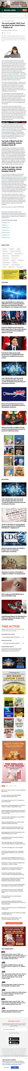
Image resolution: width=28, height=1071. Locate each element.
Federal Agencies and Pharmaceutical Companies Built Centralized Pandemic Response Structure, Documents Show (13, 812)
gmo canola (5, 260)
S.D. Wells (9, 30)
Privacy (7, 1049)
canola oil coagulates (15, 251)
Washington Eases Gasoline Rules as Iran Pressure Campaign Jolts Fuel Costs (12, 918)
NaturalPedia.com (6, 214)
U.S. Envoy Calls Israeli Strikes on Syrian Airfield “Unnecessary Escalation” (13, 817)
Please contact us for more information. (10, 651)
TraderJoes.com (5, 230)
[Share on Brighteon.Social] (3, 33)
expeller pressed (7, 37)
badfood (5, 35)
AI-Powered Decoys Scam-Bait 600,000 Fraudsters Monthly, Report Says (11, 796)
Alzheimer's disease (9, 21)
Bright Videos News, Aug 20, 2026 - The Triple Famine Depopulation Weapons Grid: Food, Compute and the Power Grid (13, 1003)
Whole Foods (20, 267)
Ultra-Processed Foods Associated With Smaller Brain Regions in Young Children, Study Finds (13, 885)
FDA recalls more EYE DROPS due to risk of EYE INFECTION (13, 595)
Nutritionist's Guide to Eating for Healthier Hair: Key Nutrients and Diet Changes (13, 863)
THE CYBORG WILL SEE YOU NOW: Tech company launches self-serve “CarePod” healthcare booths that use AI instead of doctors (14, 381)
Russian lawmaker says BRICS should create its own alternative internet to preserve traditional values (13, 429)
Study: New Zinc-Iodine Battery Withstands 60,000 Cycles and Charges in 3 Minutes (12, 868)
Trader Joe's (20, 39)
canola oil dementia (11, 36)
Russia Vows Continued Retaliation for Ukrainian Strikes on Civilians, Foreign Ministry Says (13, 806)
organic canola (18, 38)
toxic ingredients (10, 39)
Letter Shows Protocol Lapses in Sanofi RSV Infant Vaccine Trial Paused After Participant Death (12, 891)
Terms (11, 1049)
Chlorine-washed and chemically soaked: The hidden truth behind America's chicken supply (13, 827)
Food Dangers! (14, 37)
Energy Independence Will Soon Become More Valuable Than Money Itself (13, 985)
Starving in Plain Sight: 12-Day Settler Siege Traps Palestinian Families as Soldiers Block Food (13, 843)
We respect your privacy (14, 1032)
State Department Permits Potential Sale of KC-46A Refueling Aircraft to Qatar (13, 833)
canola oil (18, 35)
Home (3, 21)
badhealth (10, 35)
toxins (15, 39)
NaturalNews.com (6, 222)
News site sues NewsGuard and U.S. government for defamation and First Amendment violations (13, 405)
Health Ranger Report (7, 949)
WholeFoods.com (6, 232)
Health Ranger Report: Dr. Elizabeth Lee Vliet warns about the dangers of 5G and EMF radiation (14, 618)
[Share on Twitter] (7, 33)
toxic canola (4, 39)
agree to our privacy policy (14, 1064)
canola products (18, 36)
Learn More (6, 1067)
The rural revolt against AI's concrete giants (12, 847)
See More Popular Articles (14, 923)
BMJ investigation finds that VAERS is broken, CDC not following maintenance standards (13, 549)
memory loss (22, 135)
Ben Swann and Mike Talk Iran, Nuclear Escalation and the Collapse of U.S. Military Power (13, 966)
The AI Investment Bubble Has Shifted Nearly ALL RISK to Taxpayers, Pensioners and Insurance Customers (14, 994)
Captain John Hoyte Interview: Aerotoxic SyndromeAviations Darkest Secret (13, 1011)
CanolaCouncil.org (6, 237)
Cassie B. (9, 351)
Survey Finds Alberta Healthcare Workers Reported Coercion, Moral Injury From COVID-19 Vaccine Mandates (13, 902)
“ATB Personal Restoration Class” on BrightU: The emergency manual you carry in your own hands (13, 853)
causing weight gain (6, 130)
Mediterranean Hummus (17, 177)
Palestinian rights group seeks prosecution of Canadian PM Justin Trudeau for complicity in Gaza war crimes (13, 355)
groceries (7, 38)
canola (14, 35)
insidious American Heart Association (16, 75)
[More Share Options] (10, 33)
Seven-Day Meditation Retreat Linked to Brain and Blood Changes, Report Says (13, 822)
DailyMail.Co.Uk (5, 225)
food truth (20, 37)
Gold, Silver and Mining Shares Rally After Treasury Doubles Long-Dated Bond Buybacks (13, 873)
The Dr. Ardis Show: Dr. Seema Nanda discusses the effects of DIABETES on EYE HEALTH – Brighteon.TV (13, 526)
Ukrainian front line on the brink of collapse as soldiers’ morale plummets (13, 572)
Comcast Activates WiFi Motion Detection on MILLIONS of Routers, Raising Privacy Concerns (13, 858)
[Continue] (25, 1029)
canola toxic (6, 255)
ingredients (11, 38)
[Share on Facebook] (5, 33)
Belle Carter (10, 300)
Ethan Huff (9, 325)
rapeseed (23, 38)
